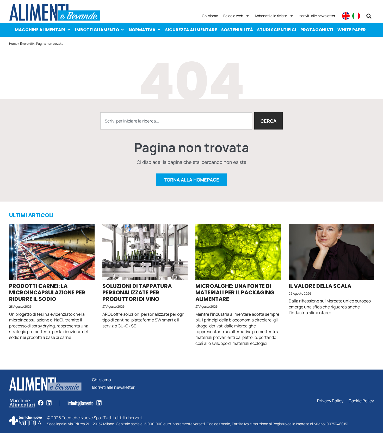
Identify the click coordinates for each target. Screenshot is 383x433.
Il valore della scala (320, 286)
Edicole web (233, 15)
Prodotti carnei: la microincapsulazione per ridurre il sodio (47, 292)
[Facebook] (41, 403)
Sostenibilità (237, 30)
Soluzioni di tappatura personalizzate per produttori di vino (137, 292)
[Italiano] (356, 16)
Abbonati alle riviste (271, 15)
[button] (369, 16)
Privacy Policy (330, 400)
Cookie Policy (361, 400)
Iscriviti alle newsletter (317, 15)
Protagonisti (316, 30)
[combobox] (176, 121)
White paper (351, 30)
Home (13, 43)
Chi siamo (210, 15)
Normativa (142, 30)
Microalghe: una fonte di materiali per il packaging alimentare (234, 292)
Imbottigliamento (97, 30)
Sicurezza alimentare (191, 30)
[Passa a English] (346, 16)
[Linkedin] (49, 403)
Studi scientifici (276, 30)
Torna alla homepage (191, 180)
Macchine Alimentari (40, 30)
